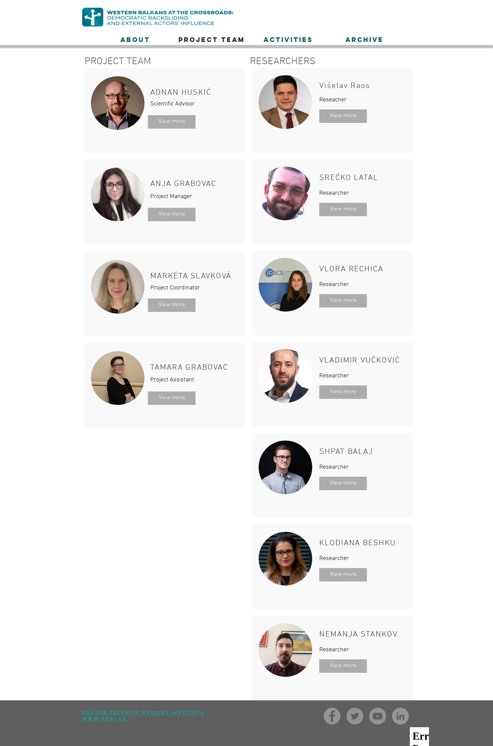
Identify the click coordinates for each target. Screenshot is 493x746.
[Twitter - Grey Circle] (354, 716)
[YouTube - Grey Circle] (377, 716)
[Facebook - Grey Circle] (332, 716)
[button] (288, 40)
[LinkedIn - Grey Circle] (400, 716)
